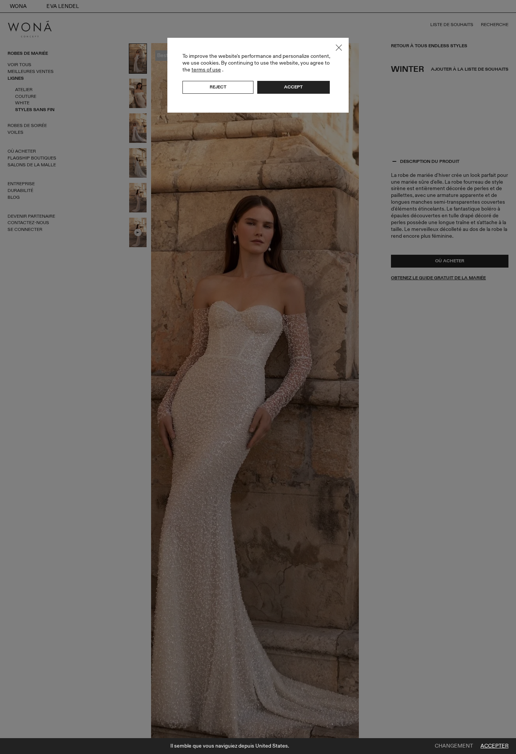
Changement (454, 746)
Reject (218, 87)
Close (339, 48)
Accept (293, 87)
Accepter (494, 746)
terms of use (206, 69)
